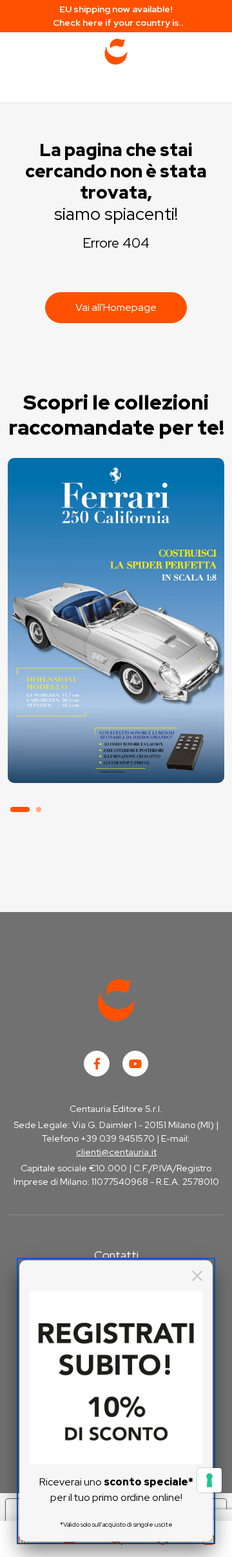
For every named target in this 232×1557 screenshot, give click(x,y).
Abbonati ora (115, 724)
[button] (20, 809)
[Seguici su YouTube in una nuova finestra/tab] (135, 1063)
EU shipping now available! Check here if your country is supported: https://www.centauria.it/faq (116, 16)
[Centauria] (116, 51)
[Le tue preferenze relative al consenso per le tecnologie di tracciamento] (209, 1480)
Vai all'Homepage (116, 307)
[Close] (197, 1275)
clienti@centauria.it (116, 1152)
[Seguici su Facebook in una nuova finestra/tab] (97, 1063)
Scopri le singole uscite (116, 760)
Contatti (116, 1254)
